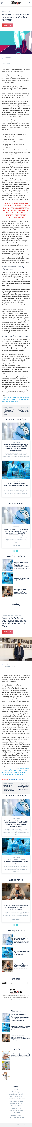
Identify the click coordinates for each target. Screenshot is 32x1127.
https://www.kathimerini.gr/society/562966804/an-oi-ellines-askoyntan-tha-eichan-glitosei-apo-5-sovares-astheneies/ (16, 399)
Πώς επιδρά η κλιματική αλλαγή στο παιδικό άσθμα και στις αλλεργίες (23, 411)
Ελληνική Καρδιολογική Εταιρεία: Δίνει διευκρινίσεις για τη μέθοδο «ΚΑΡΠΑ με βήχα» (9, 411)
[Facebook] (16, 1002)
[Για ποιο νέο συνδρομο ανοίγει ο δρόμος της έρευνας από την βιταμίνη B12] (16, 470)
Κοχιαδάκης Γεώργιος (10, 60)
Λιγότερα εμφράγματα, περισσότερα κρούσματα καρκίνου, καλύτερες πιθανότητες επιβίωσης (21, 591)
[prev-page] (14, 551)
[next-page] (17, 551)
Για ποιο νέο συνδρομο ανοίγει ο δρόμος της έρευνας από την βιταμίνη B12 (16, 485)
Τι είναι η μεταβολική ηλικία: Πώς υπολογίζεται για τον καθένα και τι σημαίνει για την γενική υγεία (20, 1055)
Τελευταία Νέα (6, 11)
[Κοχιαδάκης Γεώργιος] (3, 59)
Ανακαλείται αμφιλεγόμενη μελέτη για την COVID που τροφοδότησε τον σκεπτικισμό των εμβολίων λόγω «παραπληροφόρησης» (16, 447)
